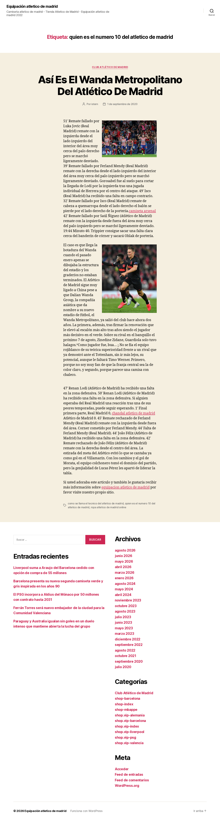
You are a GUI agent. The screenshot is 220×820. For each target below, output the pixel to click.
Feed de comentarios (132, 780)
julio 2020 (123, 667)
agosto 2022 (125, 650)
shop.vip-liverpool (129, 732)
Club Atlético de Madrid (110, 67)
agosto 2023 (125, 611)
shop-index (124, 704)
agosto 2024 (125, 584)
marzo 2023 (124, 634)
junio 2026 (123, 556)
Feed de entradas (129, 774)
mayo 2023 (124, 628)
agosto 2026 (125, 550)
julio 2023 (123, 617)
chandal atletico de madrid (133, 413)
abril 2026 (123, 567)
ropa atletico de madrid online (108, 507)
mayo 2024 (124, 589)
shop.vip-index (127, 726)
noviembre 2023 (128, 600)
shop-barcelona (127, 698)
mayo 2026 (124, 561)
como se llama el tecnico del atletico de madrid (96, 503)
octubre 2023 (126, 606)
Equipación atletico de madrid (32, 6)
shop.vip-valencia (129, 743)
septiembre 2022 (129, 645)
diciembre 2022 (127, 639)
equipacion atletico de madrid (125, 487)
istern (94, 104)
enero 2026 (124, 578)
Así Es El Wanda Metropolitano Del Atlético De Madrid (110, 85)
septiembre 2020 (129, 661)
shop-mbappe (126, 710)
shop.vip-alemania (129, 715)
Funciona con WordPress (86, 811)
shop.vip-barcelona (130, 721)
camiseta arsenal (142, 211)
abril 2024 (123, 595)
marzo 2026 (124, 573)
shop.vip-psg (125, 737)
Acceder (122, 769)
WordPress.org (127, 786)
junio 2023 (123, 622)
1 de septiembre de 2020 (122, 104)
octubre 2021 (125, 656)
